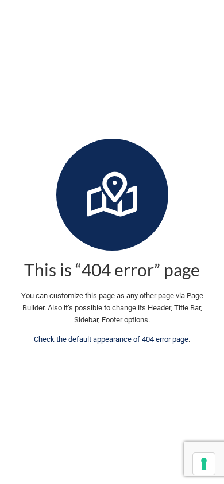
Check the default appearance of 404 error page (111, 339)
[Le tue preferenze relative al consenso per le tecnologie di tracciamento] (204, 464)
